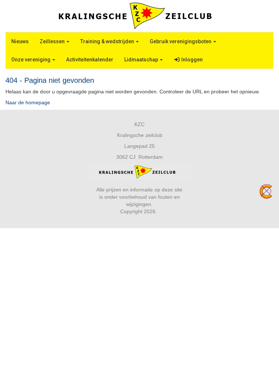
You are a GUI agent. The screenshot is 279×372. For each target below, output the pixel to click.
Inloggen (191, 59)
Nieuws (20, 41)
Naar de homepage (27, 102)
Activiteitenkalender (89, 59)
